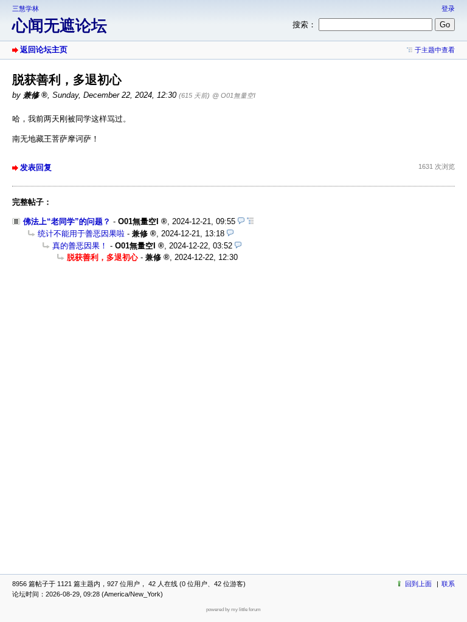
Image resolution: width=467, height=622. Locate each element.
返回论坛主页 (43, 49)
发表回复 (36, 167)
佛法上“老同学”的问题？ (67, 221)
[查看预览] (241, 221)
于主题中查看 (435, 49)
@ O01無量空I (233, 95)
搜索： (304, 24)
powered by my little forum (233, 609)
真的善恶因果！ (80, 245)
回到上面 (418, 583)
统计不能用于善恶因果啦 (81, 233)
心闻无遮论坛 (59, 25)
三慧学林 (25, 8)
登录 (448, 8)
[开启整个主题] (250, 221)
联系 (448, 583)
